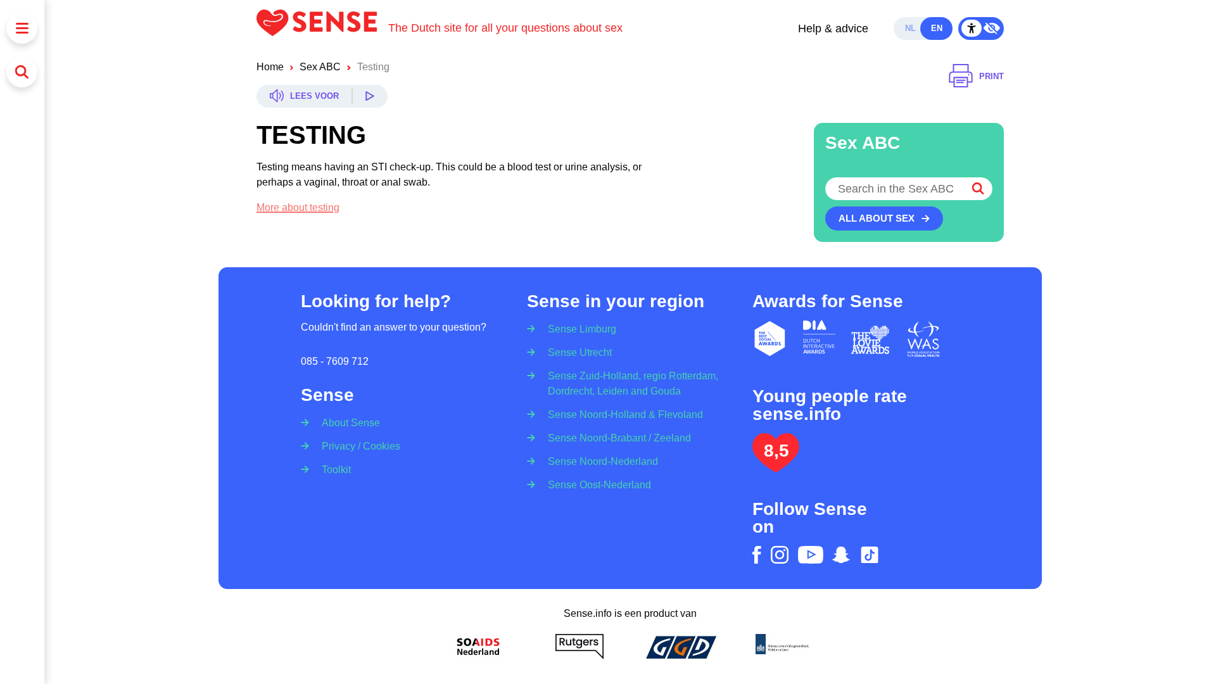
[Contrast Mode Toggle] (981, 28)
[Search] (21, 71)
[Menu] (21, 28)
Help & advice (833, 28)
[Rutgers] (580, 646)
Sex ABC (320, 66)
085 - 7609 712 (335, 361)
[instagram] (779, 555)
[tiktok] (869, 555)
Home (270, 66)
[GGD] (681, 646)
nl (910, 28)
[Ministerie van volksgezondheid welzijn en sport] (782, 646)
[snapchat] (841, 555)
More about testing (297, 207)
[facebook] (756, 555)
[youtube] (810, 555)
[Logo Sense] (322, 28)
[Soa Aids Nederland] (478, 646)
